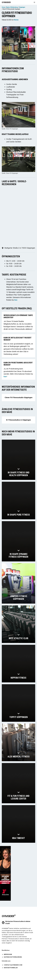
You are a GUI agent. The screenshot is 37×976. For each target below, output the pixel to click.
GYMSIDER (6, 2)
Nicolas (16, 20)
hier (15, 300)
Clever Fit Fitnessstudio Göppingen (18, 397)
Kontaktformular (11, 968)
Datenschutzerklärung (13, 957)
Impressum (8, 954)
